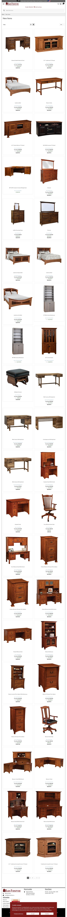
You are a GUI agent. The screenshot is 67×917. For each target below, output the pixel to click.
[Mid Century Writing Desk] (49, 380)
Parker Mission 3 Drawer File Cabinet (49, 566)
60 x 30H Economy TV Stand (49, 145)
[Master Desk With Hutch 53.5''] (18, 805)
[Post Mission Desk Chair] (49, 508)
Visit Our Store (38, 7)
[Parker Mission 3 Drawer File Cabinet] (49, 550)
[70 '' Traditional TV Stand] (49, 44)
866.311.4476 (8, 893)
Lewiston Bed (18, 102)
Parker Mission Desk (17, 651)
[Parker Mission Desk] (18, 635)
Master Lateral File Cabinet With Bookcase (17, 694)
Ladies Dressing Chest (18, 230)
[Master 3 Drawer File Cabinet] (18, 720)
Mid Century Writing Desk (49, 397)
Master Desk (49, 102)
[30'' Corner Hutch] (49, 341)
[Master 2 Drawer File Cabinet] (49, 677)
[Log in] (61, 4)
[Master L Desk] (49, 762)
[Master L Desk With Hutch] (18, 762)
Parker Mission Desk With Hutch (49, 609)
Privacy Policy (48, 910)
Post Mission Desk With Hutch (18, 566)
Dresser (49, 187)
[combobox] (34, 10)
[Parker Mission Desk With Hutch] (49, 593)
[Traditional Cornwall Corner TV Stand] (49, 847)
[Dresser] (49, 171)
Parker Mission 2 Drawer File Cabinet (18, 609)
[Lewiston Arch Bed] (18, 298)
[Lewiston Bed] (18, 86)
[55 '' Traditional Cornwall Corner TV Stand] (18, 847)
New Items (8, 14)
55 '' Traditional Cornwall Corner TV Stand (18, 864)
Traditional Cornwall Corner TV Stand (49, 864)
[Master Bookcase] (49, 635)
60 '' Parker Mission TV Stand (17, 145)
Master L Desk (49, 779)
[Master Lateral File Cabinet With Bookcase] (18, 677)
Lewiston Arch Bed (18, 315)
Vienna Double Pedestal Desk (17, 60)
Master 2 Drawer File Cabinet (49, 694)
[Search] (33, 10)
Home (3, 14)
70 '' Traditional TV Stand (49, 60)
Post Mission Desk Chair (49, 524)
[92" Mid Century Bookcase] (49, 298)
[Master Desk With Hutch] (49, 805)
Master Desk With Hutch (49, 821)
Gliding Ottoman (18, 392)
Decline (47, 913)
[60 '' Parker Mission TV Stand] (18, 129)
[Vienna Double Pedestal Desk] (18, 44)
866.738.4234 (30, 7)
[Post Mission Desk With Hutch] (18, 550)
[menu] (3, 4)
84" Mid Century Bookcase (18, 357)
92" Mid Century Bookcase (49, 315)
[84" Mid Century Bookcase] (18, 341)
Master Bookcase (49, 651)
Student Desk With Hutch (49, 481)
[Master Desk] (49, 86)
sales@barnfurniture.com (10, 895)
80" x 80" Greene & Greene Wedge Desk (18, 187)
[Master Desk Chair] (49, 720)
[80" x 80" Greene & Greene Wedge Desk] (18, 171)
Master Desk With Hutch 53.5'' (18, 821)
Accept (32, 913)
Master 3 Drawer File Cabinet (17, 736)
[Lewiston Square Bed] (18, 256)
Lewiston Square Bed (17, 272)
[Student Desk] (18, 508)
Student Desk (18, 524)
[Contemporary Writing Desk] (49, 423)
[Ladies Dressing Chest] (18, 214)
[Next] (39, 878)
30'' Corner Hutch (49, 357)
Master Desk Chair (49, 736)
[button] (31, 24)
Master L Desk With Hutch (18, 779)
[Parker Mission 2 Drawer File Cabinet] (18, 593)
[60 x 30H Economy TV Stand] (49, 129)
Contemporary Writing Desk (49, 439)
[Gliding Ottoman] (18, 378)
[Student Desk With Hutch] (49, 465)
